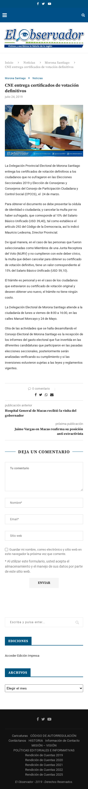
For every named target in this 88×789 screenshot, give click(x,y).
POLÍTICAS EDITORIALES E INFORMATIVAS (44, 750)
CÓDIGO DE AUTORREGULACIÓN (53, 736)
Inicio (9, 63)
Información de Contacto (62, 740)
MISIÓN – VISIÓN (44, 745)
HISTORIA (36, 740)
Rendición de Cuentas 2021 (44, 765)
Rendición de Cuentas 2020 (44, 760)
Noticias (29, 63)
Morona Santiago (57, 63)
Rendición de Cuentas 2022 (44, 770)
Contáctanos (17, 740)
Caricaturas (20, 736)
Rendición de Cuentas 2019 (44, 755)
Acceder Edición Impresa (22, 655)
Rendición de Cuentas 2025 (44, 774)
